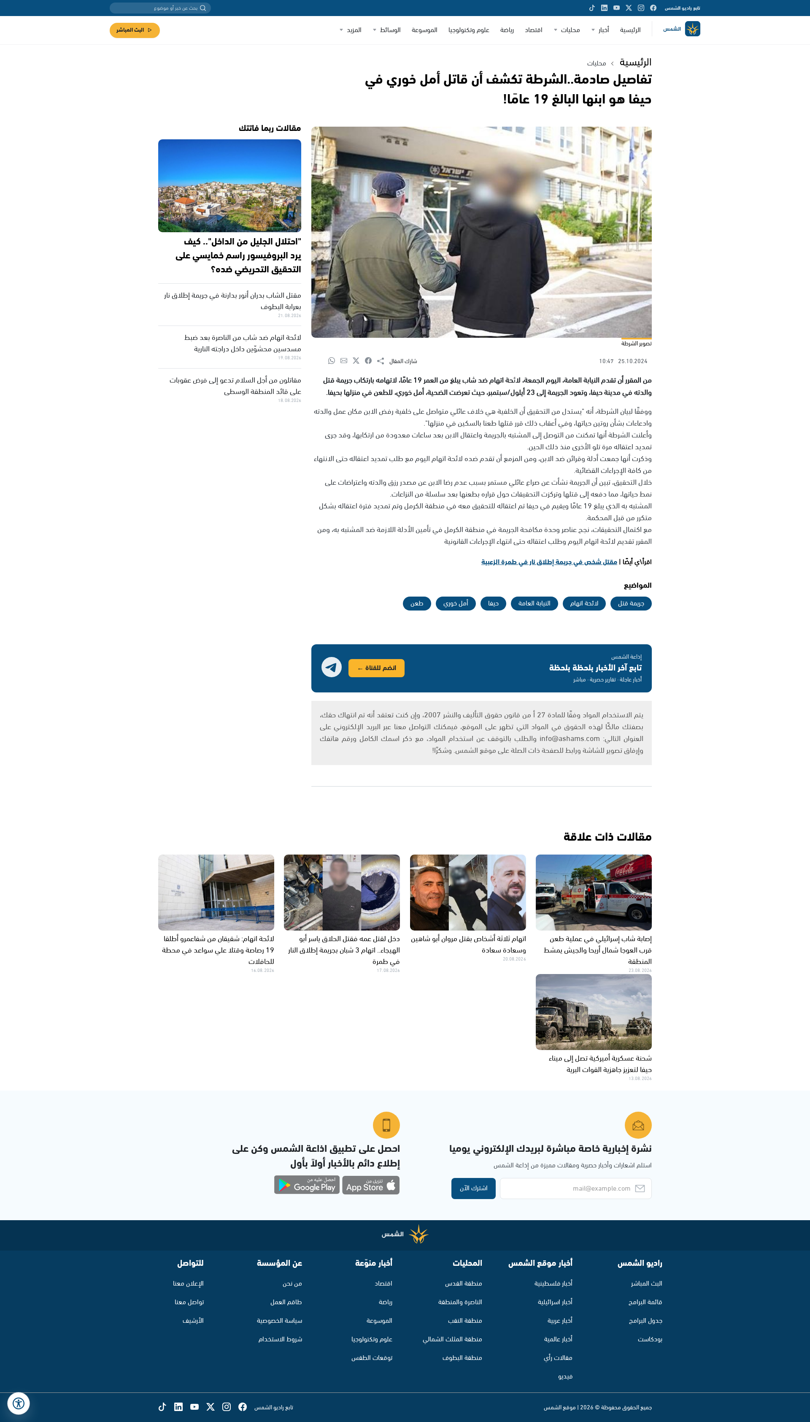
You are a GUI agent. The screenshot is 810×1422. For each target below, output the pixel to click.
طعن (417, 603)
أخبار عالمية (558, 1339)
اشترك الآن (474, 1188)
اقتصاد (534, 30)
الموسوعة (424, 30)
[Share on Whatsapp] (334, 361)
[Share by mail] (346, 361)
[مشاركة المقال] (383, 361)
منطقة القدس (463, 1284)
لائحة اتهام (584, 603)
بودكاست (650, 1339)
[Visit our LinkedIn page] (604, 8)
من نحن (292, 1284)
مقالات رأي (558, 1358)
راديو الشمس (640, 1263)
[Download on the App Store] (371, 1185)
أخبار (604, 30)
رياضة (507, 30)
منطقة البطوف (462, 1358)
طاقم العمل (286, 1302)
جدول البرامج (645, 1321)
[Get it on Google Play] (307, 1185)
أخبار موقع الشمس (540, 1263)
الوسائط (390, 30)
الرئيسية (630, 30)
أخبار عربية (560, 1321)
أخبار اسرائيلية (555, 1302)
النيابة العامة (534, 603)
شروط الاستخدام (280, 1339)
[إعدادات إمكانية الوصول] (19, 1403)
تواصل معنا (189, 1302)
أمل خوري (455, 603)
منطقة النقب (465, 1321)
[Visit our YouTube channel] (616, 8)
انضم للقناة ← (376, 668)
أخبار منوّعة (373, 1263)
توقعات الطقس (371, 1358)
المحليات (467, 1263)
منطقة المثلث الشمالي (452, 1339)
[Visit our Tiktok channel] (592, 8)
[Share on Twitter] (359, 361)
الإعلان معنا (188, 1284)
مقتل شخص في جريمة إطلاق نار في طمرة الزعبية (549, 562)
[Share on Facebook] (371, 361)
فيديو (565, 1376)
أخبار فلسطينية (553, 1284)
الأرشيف (193, 1321)
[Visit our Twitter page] (629, 8)
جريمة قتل (631, 603)
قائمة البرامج (645, 1302)
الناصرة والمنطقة (460, 1302)
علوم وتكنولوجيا (468, 30)
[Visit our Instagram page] (641, 8)
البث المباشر (130, 30)
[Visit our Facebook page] (653, 8)
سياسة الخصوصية (279, 1321)
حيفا (493, 603)
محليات (570, 30)
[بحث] (203, 8)
